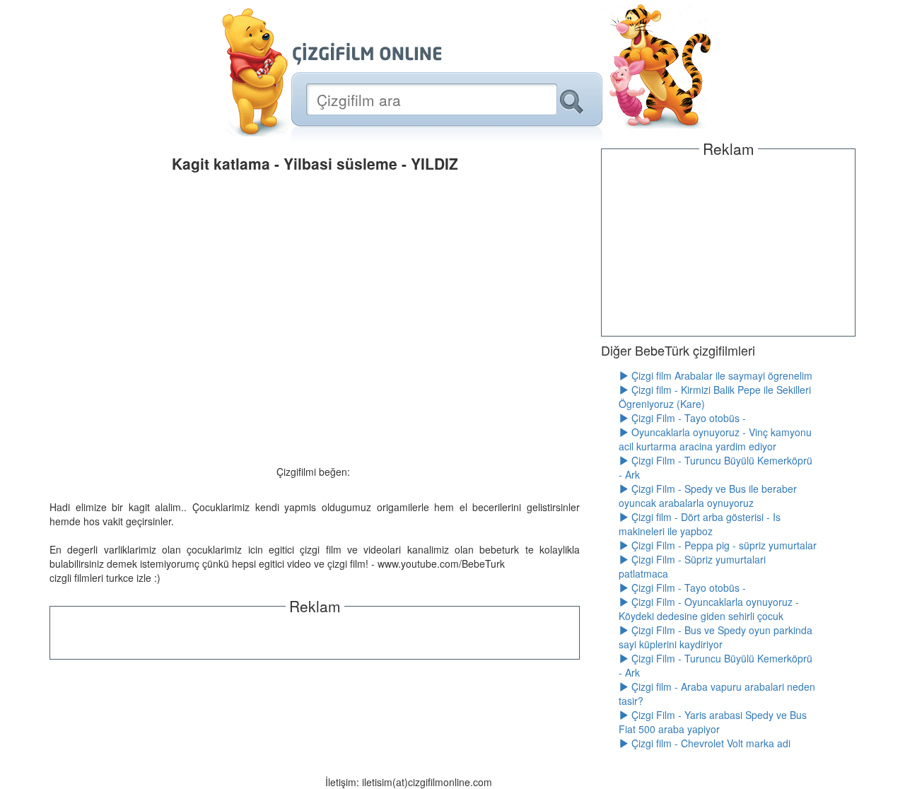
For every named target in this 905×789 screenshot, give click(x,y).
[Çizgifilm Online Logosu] (367, 53)
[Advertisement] (314, 635)
